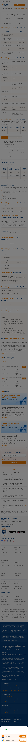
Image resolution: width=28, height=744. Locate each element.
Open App (23, 736)
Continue (23, 740)
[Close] (26, 727)
